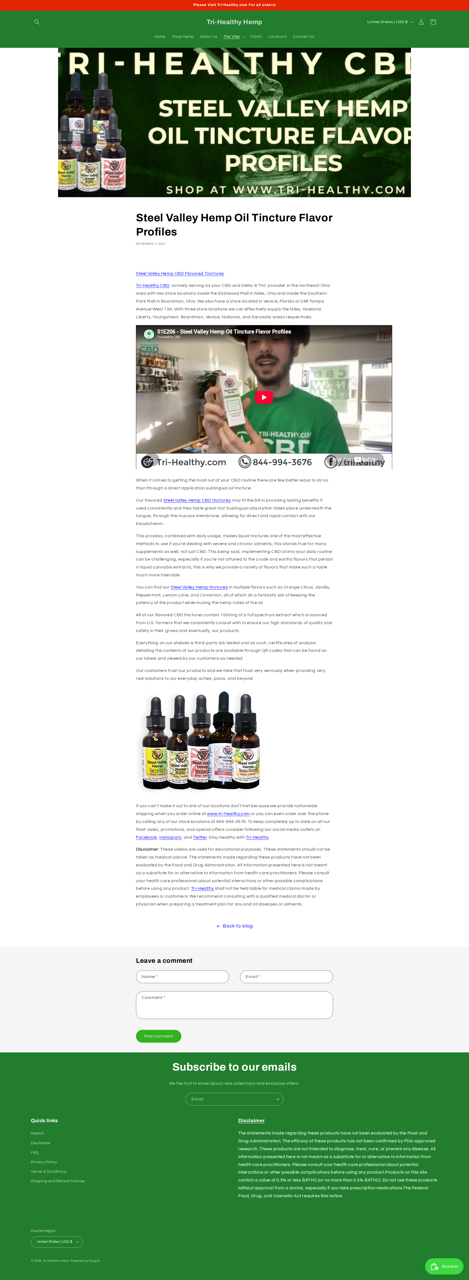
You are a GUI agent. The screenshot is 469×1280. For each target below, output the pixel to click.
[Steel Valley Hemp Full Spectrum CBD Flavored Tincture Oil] (201, 794)
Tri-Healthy (257, 837)
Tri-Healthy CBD (152, 285)
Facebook (146, 837)
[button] (37, 22)
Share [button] (147, 259)
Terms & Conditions (49, 1172)
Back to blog (238, 926)
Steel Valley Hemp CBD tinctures (197, 500)
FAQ (35, 1153)
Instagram (170, 837)
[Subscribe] (277, 1099)
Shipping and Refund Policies (58, 1181)
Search (38, 1133)
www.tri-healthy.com (228, 814)
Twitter (200, 837)
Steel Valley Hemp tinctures (199, 587)
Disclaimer (41, 1143)
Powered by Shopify (85, 1260)
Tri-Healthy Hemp (56, 1260)
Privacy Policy (44, 1162)
